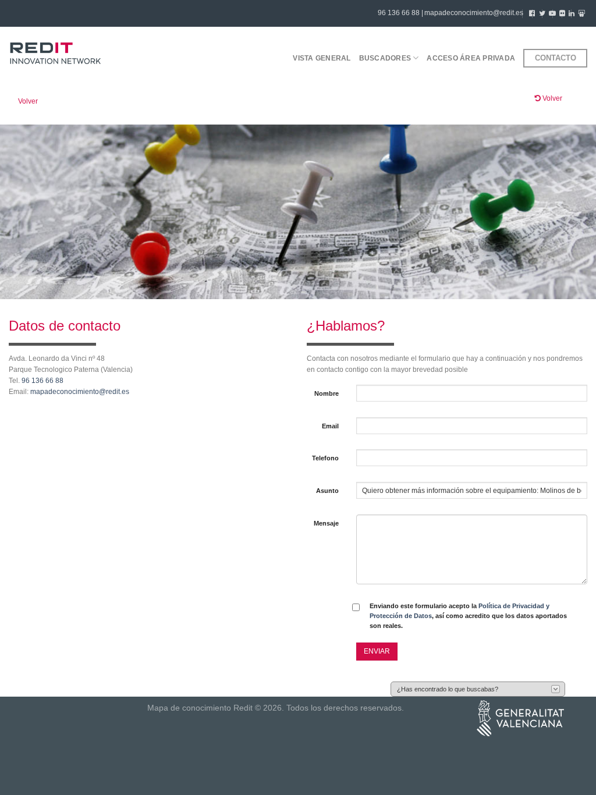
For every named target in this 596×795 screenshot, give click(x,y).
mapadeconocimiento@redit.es (473, 13)
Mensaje (326, 523)
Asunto (327, 490)
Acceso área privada (471, 58)
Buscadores (385, 58)
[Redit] (55, 54)
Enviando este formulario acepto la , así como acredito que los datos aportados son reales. (468, 616)
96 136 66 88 (42, 381)
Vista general (321, 58)
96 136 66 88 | (400, 13)
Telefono (325, 458)
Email (330, 426)
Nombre (326, 393)
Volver (28, 101)
